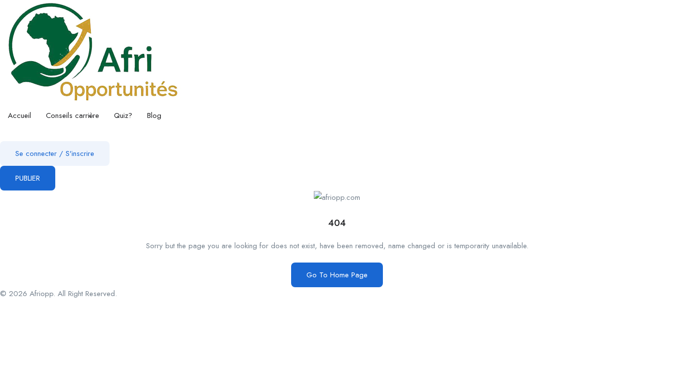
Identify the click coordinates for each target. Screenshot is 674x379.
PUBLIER (27, 178)
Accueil (19, 115)
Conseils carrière (72, 115)
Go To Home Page (337, 274)
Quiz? (123, 115)
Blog (154, 115)
